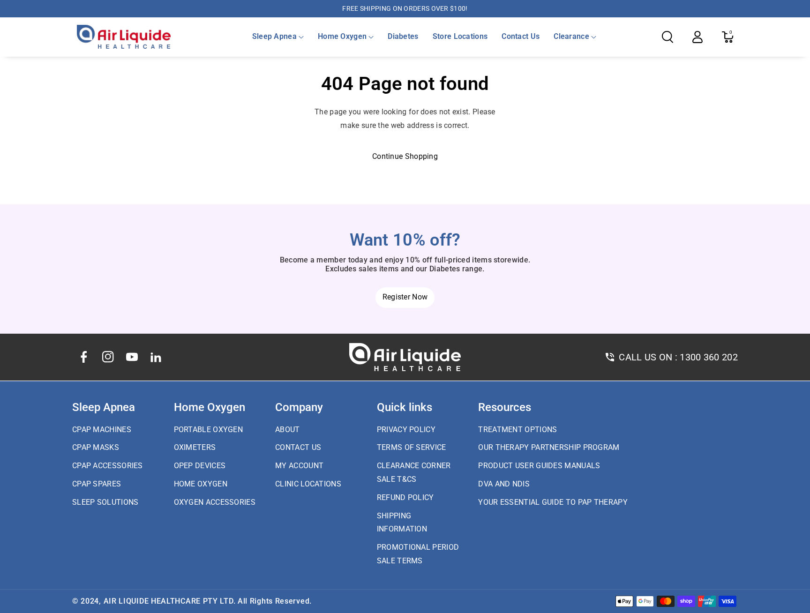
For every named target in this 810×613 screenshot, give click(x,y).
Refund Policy (405, 497)
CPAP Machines (101, 429)
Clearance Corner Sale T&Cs (414, 472)
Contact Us (298, 447)
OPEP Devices (200, 465)
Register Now (405, 296)
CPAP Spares (96, 483)
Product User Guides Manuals (539, 465)
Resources (504, 407)
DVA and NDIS (504, 483)
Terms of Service (411, 447)
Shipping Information (402, 522)
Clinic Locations (308, 483)
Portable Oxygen (208, 429)
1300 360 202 (709, 357)
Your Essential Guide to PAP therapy (553, 502)
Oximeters (195, 447)
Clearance (571, 36)
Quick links (404, 407)
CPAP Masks (95, 447)
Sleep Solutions (105, 502)
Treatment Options (517, 429)
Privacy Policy (406, 429)
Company (299, 407)
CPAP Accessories (107, 465)
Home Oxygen (342, 36)
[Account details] (697, 37)
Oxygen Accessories (214, 502)
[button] (278, 37)
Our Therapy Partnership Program (548, 447)
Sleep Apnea (274, 36)
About (287, 429)
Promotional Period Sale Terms (418, 554)
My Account (299, 465)
